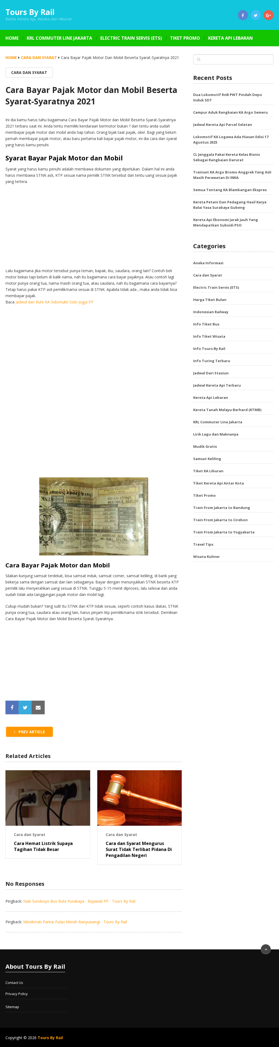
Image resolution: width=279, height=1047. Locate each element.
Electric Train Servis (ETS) (131, 38)
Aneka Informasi (208, 262)
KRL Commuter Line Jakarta (59, 38)
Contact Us (14, 982)
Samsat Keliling (207, 458)
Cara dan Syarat (39, 57)
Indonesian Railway (210, 311)
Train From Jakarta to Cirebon (220, 519)
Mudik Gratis (205, 446)
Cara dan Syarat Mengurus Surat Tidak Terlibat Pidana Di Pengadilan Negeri (139, 849)
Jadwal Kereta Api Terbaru (217, 385)
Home (12, 38)
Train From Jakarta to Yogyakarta (223, 532)
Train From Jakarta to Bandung (221, 507)
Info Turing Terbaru (211, 360)
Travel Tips (203, 544)
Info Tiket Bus (206, 324)
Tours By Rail (29, 12)
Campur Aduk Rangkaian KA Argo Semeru (230, 112)
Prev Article (31, 731)
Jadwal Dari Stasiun (211, 373)
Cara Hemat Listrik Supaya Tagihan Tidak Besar (43, 846)
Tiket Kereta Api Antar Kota (218, 483)
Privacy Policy (16, 993)
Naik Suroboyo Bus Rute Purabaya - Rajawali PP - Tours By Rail (79, 901)
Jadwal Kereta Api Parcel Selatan (222, 124)
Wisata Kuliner (206, 556)
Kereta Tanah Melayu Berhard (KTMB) (227, 409)
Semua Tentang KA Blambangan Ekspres (230, 189)
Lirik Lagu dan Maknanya (215, 434)
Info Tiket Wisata (209, 336)
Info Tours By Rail (209, 348)
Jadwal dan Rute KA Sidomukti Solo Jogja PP (54, 302)
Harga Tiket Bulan (209, 299)
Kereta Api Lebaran (230, 38)
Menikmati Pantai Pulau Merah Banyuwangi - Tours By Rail (75, 921)
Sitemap (12, 1006)
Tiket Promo (185, 38)
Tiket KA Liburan (208, 470)
